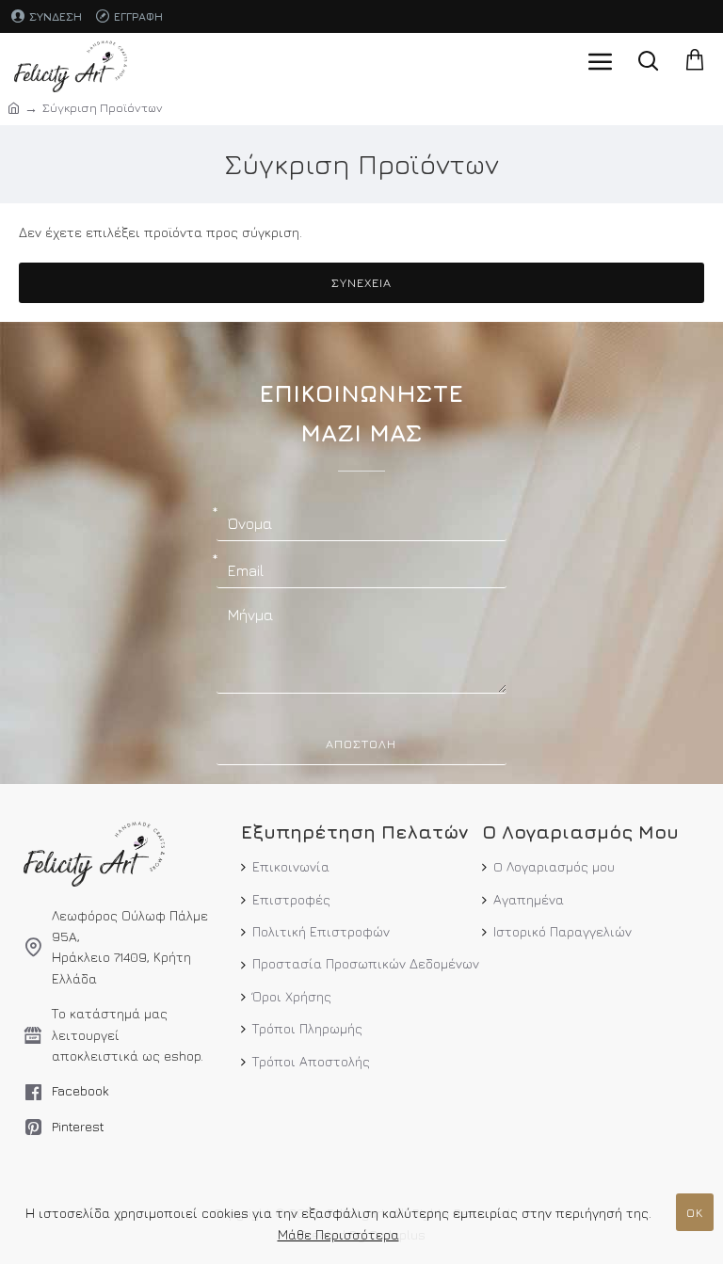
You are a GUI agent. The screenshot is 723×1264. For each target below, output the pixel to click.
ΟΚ (694, 1212)
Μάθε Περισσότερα (338, 1234)
